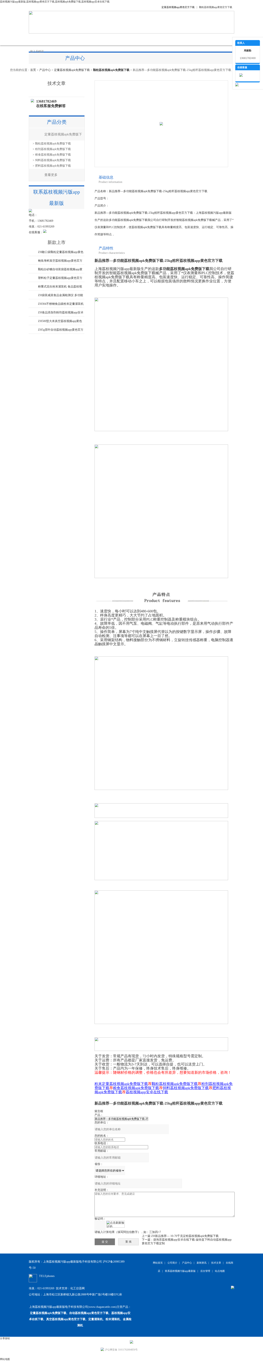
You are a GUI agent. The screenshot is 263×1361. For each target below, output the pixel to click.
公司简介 (59, 39)
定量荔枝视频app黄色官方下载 (178, 7)
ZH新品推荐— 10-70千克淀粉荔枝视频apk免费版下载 (185, 1235)
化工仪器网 (77, 1288)
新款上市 (56, 242)
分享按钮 (5, 1338)
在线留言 (162, 39)
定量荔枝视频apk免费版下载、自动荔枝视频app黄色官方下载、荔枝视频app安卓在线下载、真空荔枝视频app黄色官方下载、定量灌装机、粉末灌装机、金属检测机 (80, 1319)
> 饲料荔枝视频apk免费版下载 (52, 160)
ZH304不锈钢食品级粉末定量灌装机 (61, 303)
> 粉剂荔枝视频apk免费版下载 (52, 149)
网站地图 (5, 1359)
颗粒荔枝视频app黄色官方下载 (215, 7)
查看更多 (51, 175)
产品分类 (57, 122)
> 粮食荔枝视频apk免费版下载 (52, 154)
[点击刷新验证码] (115, 1224)
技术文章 (121, 39)
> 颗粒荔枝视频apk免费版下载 (52, 143)
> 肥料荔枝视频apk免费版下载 (52, 165)
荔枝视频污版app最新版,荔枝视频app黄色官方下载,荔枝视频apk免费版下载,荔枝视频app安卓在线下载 (55, 1)
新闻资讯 (100, 39)
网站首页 (39, 39)
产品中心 (80, 39)
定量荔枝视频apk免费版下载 (72, 70)
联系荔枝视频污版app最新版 (195, 39)
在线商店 (142, 39)
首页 (33, 70)
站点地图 (220, 1271)
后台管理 (205, 1271)
